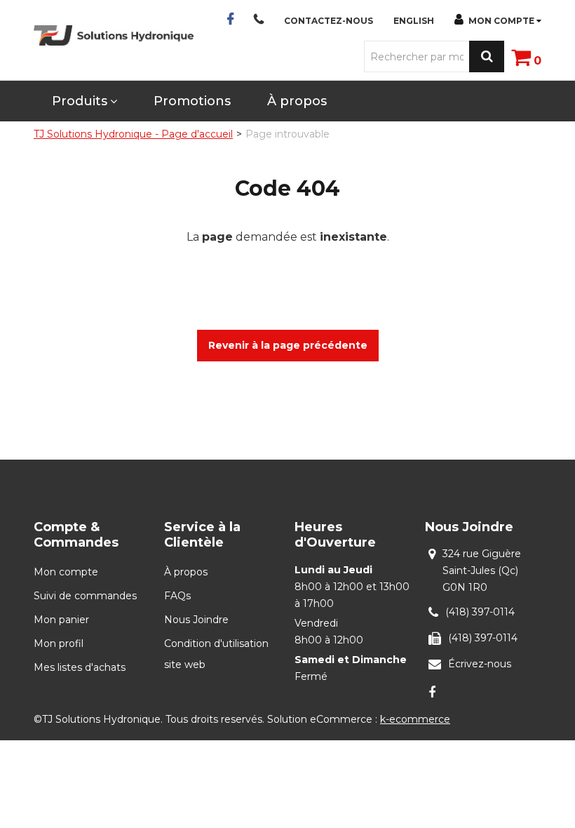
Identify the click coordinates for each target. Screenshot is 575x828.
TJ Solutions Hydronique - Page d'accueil (133, 134)
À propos (297, 101)
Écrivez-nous (479, 663)
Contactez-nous (328, 20)
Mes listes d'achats (80, 667)
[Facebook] (431, 692)
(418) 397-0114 (480, 612)
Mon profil (58, 643)
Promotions (192, 101)
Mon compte (501, 20)
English (413, 20)
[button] (526, 57)
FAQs (177, 595)
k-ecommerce (415, 719)
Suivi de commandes (85, 595)
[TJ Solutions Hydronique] (114, 35)
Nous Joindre (196, 619)
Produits (79, 101)
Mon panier (61, 619)
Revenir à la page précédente (287, 345)
